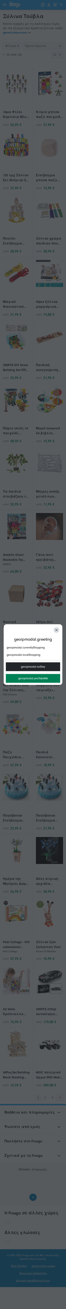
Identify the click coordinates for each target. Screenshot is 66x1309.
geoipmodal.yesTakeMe (33, 678)
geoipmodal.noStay (33, 666)
